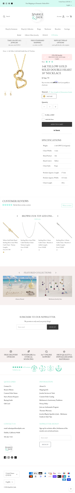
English (68, 5)
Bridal (19, 35)
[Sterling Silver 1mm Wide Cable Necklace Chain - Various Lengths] (29, 230)
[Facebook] (3, 3)
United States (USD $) (64, 2)
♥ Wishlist (55, 35)
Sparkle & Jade (12, 487)
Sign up (52, 327)
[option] (20, 71)
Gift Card (7, 403)
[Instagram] (6, 3)
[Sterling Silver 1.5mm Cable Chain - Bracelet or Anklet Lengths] (46, 230)
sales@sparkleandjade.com (16, 428)
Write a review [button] (66, 205)
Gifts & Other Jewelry (32, 35)
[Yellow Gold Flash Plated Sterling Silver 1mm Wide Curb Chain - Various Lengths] (11, 230)
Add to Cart (57, 124)
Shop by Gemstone (11, 29)
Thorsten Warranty (45, 410)
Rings (39, 29)
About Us (42, 386)
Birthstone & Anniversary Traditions (50, 400)
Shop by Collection (27, 29)
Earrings (67, 29)
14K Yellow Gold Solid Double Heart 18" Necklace (21, 51)
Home (4, 51)
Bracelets (58, 29)
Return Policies (8, 390)
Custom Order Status (10, 393)
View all (37, 219)
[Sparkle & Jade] (37, 16)
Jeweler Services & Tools (47, 393)
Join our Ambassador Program (49, 407)
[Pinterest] (9, 3)
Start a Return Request (11, 397)
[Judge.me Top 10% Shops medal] (58, 368)
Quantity (45, 102)
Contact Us (7, 386)
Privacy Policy (43, 403)
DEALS (45, 35)
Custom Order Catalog (46, 397)
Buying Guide (8, 400)
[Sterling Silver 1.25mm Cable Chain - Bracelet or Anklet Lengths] (64, 230)
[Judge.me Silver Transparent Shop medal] (42, 368)
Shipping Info (43, 390)
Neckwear (48, 29)
